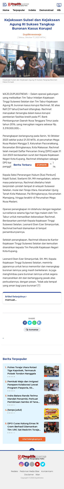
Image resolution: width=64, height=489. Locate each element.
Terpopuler (19, 10)
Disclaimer (29, 474)
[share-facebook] (25, 323)
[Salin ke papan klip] (39, 323)
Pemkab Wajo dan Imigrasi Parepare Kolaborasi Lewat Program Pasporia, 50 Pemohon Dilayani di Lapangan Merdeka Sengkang (24, 384)
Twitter (44, 468)
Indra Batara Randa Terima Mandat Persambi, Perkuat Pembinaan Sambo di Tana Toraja (22, 398)
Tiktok (33, 468)
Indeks (32, 10)
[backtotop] (32, 450)
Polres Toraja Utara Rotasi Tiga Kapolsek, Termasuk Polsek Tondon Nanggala (22, 370)
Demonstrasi (46, 10)
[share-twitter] (30, 323)
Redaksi (14, 471)
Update (42, 165)
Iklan (38, 474)
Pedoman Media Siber (29, 471)
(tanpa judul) (14, 409)
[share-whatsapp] (34, 323)
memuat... (11, 299)
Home (6, 10)
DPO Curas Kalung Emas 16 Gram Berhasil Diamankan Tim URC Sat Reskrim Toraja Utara (23, 426)
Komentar (33, 330)
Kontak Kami (47, 471)
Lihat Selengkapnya (31, 439)
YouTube (39, 468)
